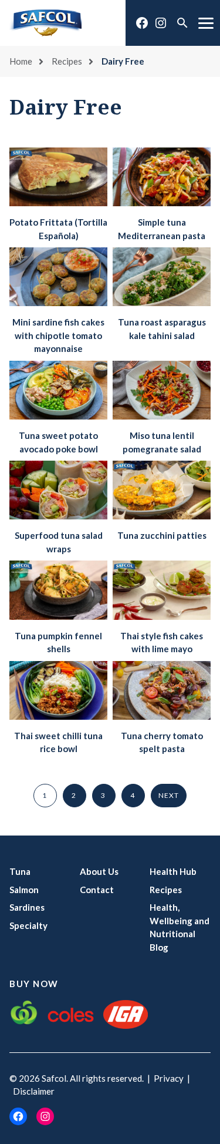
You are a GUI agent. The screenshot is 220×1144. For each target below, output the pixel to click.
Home (20, 61)
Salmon (24, 889)
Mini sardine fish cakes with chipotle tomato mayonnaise (58, 335)
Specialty (28, 925)
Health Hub (173, 871)
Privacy (169, 1078)
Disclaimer (34, 1091)
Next (169, 795)
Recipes (67, 61)
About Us (99, 871)
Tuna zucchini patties (162, 535)
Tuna (20, 871)
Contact (97, 889)
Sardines (27, 907)
